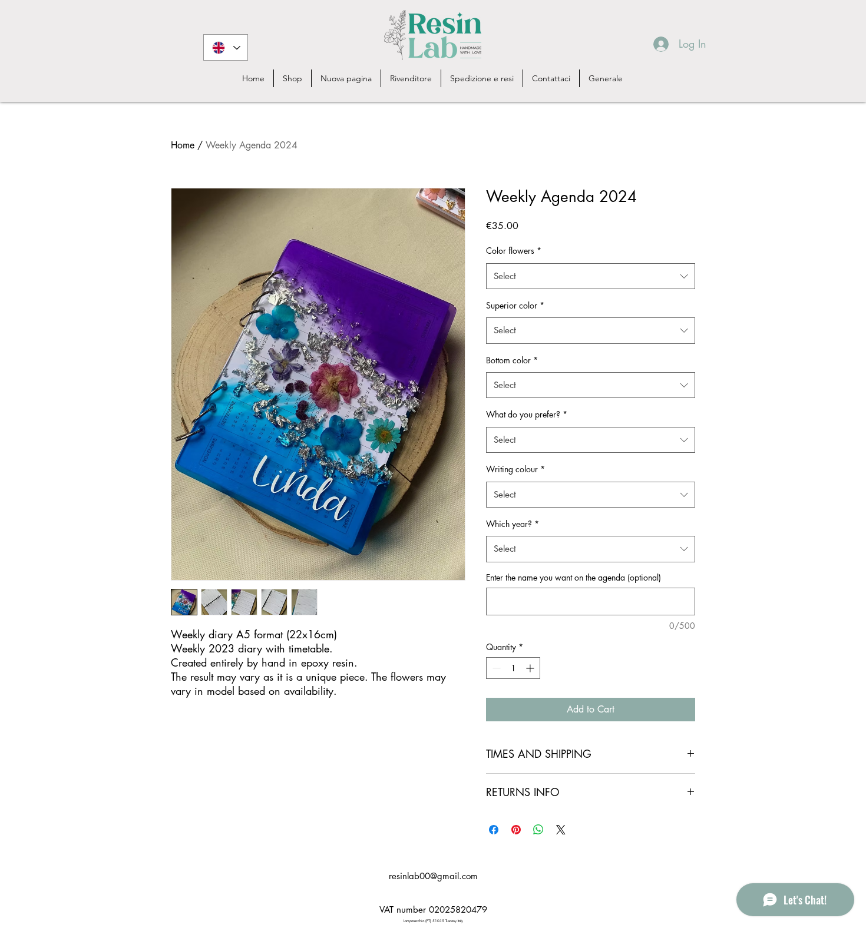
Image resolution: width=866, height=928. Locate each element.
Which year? (512, 523)
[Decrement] (495, 668)
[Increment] (531, 668)
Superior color (515, 305)
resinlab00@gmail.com (433, 875)
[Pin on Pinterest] (516, 830)
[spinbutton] (513, 668)
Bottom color (512, 360)
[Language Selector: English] (225, 47)
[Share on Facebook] (494, 830)
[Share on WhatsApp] (538, 830)
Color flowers (513, 250)
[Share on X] (561, 830)
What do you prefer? (526, 414)
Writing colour (515, 469)
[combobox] (590, 276)
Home (182, 145)
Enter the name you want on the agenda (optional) (573, 577)
